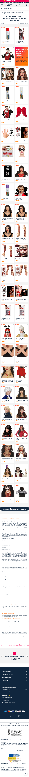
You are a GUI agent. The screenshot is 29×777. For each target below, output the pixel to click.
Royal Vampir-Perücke (20, 458)
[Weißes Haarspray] (21, 93)
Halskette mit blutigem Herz (6, 500)
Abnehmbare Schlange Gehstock (7, 120)
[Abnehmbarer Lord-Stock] (7, 53)
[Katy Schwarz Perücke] (7, 430)
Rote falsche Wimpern (6, 159)
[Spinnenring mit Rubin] (7, 291)
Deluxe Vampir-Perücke (21, 179)
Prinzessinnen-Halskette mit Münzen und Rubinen (7, 381)
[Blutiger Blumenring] (21, 132)
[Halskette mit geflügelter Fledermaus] (7, 210)
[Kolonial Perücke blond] (7, 411)
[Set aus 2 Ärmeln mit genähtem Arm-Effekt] (21, 231)
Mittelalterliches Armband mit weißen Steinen (6, 360)
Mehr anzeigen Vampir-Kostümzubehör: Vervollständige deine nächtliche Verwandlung (14, 509)
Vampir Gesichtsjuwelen (21, 81)
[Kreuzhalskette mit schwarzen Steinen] (21, 210)
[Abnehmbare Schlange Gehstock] (7, 112)
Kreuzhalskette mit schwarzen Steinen (19, 219)
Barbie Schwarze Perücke (21, 400)
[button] (26, 5)
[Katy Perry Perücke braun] (21, 411)
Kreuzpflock (18, 478)
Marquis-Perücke (5, 400)
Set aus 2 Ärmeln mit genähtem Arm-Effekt (20, 239)
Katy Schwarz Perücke (6, 438)
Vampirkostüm (8, 586)
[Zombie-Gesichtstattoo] (7, 74)
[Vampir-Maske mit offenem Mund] (21, 190)
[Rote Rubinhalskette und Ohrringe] (7, 451)
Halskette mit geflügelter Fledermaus (7, 219)
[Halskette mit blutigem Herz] (7, 491)
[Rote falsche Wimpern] (7, 151)
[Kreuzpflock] (21, 471)
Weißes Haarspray (19, 100)
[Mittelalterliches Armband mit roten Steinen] (21, 351)
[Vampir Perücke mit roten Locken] (21, 430)
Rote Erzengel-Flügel (20, 119)
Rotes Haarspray (5, 41)
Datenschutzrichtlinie (5, 725)
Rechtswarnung (24, 725)
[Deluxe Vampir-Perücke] (21, 171)
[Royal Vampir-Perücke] (21, 451)
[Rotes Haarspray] (7, 33)
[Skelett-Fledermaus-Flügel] (21, 491)
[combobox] (14, 8)
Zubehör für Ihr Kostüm (9, 11)
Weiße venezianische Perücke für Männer (20, 339)
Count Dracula (5, 578)
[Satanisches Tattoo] (21, 271)
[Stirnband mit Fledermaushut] (7, 471)
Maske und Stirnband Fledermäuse (6, 339)
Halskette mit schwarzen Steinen (7, 239)
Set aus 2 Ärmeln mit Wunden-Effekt (6, 259)
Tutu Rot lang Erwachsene (18, 381)
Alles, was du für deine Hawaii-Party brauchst (14, 2)
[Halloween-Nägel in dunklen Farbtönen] (7, 310)
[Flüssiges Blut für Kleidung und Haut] (21, 33)
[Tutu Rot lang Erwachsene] (21, 372)
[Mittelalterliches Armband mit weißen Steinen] (7, 351)
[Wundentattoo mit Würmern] (7, 271)
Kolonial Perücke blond (6, 419)
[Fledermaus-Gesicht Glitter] (21, 151)
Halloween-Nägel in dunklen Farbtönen (6, 319)
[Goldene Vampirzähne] (21, 291)
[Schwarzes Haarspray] (7, 93)
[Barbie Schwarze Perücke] (21, 392)
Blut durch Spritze (5, 179)
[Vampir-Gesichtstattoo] (21, 251)
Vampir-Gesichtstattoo (20, 258)
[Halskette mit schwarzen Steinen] (7, 231)
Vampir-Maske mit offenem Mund (19, 199)
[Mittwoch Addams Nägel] (7, 132)
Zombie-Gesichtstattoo (7, 81)
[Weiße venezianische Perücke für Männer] (21, 330)
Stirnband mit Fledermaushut (5, 479)
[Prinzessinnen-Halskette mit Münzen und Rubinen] (7, 372)
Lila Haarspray (4, 198)
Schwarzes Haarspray (6, 100)
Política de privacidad (14, 691)
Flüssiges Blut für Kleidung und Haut (19, 42)
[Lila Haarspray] (7, 190)
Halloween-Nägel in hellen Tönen (20, 319)
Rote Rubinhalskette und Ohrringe (7, 459)
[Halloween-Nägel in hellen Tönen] (21, 310)
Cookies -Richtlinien (15, 725)
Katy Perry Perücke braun (21, 419)
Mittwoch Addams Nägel (7, 139)
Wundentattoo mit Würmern (5, 280)
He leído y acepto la (10, 691)
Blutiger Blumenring (20, 139)
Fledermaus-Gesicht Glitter (20, 159)
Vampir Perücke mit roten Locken (21, 439)
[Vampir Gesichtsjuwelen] (21, 74)
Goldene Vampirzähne (20, 299)
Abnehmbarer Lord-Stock (6, 62)
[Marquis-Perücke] (7, 392)
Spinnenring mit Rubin (6, 299)
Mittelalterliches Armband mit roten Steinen (19, 360)
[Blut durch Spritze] (7, 171)
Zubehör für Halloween (19, 11)
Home (2, 11)
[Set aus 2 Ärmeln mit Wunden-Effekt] (7, 251)
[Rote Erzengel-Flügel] (21, 112)
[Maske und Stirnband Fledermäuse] (7, 330)
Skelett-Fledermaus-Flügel (20, 500)
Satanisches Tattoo (20, 279)
